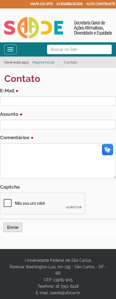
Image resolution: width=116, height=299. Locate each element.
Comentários (15, 137)
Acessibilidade (69, 4)
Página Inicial (43, 62)
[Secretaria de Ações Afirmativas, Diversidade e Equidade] (58, 27)
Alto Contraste (100, 4)
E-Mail (7, 90)
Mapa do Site (41, 4)
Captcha (10, 187)
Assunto (9, 114)
